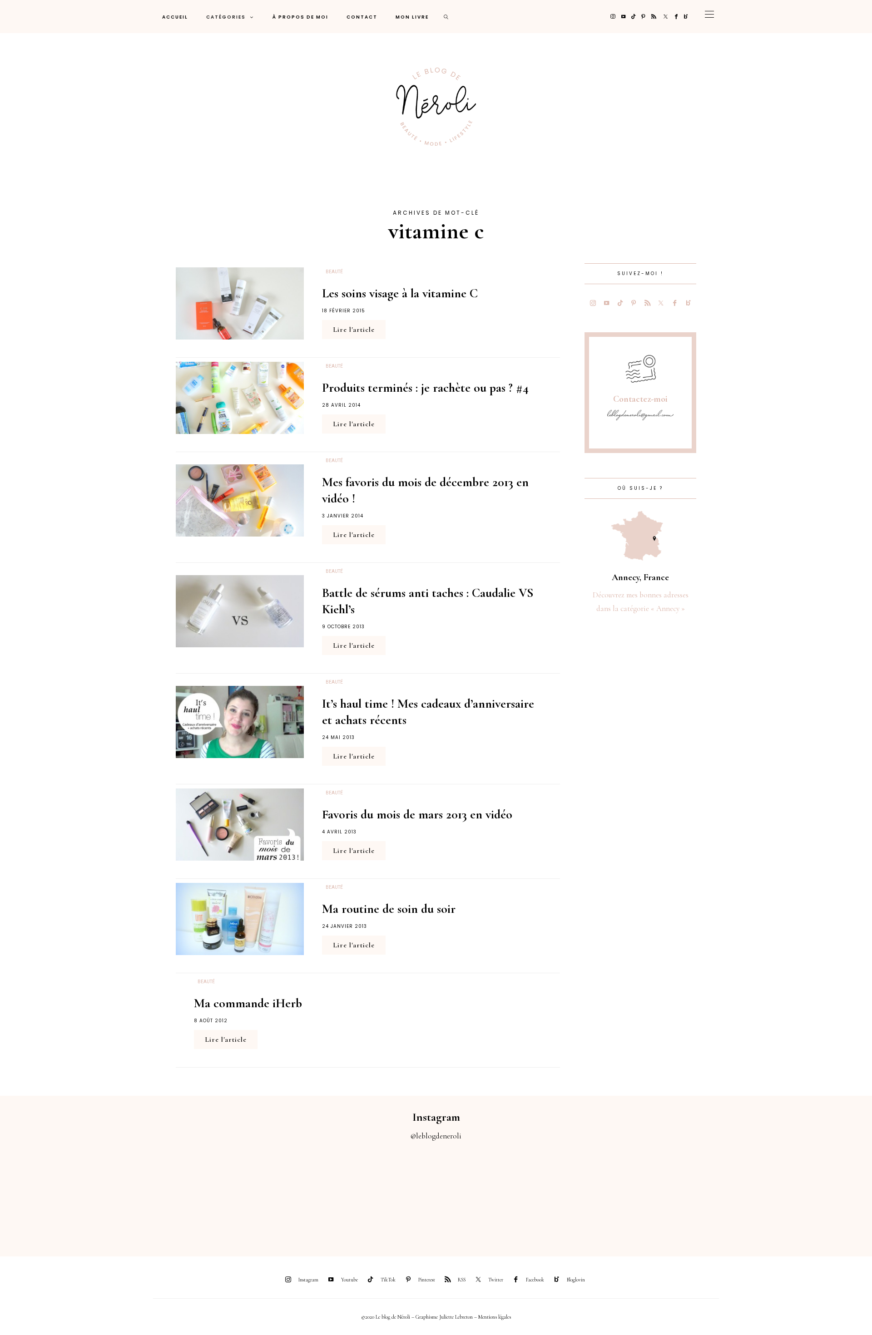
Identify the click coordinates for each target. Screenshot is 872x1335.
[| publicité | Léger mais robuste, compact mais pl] (490, 1193)
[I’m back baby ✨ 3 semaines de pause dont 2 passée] (272, 1193)
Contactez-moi (640, 399)
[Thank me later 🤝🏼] (817, 1193)
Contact (362, 17)
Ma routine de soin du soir (389, 908)
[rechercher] (446, 16)
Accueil (175, 17)
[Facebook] (676, 17)
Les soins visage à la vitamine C (400, 293)
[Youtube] (623, 17)
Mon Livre (412, 17)
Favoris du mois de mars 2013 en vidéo (417, 814)
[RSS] (653, 17)
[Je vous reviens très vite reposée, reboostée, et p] (381, 1193)
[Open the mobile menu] (709, 16)
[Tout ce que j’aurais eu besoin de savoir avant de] (708, 1193)
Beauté (334, 272)
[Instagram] (612, 17)
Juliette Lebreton (456, 1317)
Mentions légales (494, 1317)
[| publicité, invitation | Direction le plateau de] (163, 1193)
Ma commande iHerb (248, 1003)
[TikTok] (633, 17)
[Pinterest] (643, 17)
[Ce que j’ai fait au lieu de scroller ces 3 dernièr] (54, 1193)
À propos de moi (300, 17)
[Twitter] (665, 17)
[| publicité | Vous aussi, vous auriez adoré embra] (599, 1193)
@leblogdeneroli (436, 1136)
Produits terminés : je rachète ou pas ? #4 (425, 387)
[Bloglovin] (686, 17)
